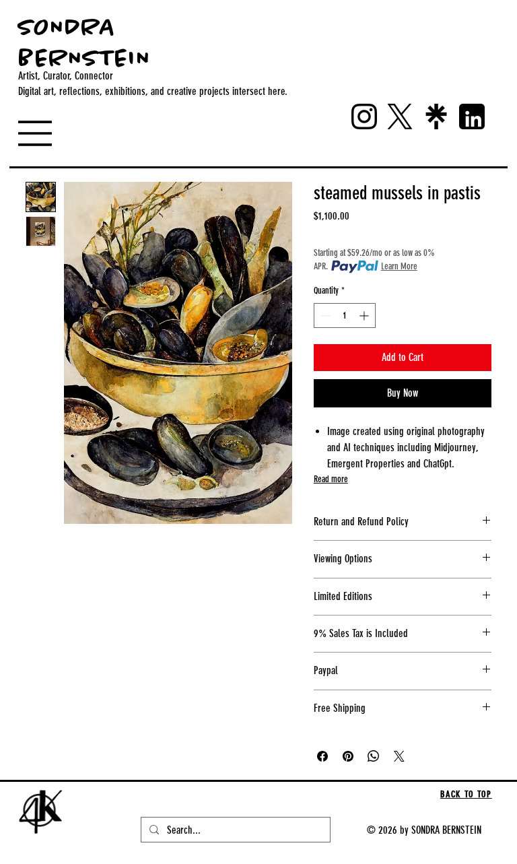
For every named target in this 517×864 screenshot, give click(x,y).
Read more (331, 479)
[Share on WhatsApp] (374, 756)
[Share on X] (399, 756)
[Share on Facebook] (322, 756)
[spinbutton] (345, 315)
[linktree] (436, 116)
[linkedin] (472, 116)
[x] (400, 116)
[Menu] (49, 133)
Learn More (399, 266)
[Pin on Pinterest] (348, 756)
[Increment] (365, 315)
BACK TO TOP (465, 794)
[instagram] (364, 116)
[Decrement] (324, 315)
